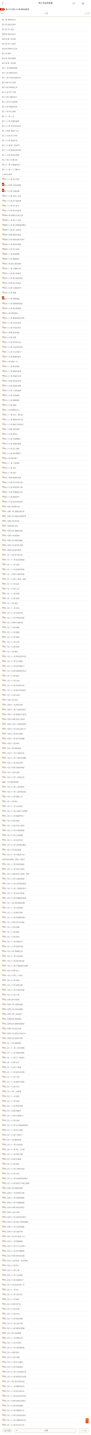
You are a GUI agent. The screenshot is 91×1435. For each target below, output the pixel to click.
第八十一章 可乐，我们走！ (14, 415)
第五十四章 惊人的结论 (12, 283)
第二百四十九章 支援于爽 (13, 1232)
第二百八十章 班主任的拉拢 (14, 1381)
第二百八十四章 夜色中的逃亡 (15, 1401)
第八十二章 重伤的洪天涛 (13, 420)
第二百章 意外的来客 (11, 1000)
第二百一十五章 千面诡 (12, 1067)
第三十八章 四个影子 (11, 206)
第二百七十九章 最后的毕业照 (15, 1377)
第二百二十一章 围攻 (11, 1096)
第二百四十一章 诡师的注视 (14, 1193)
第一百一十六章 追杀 (11, 584)
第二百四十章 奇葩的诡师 (13, 1188)
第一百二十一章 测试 (11, 608)
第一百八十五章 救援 (11, 927)
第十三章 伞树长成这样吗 (11, 78)
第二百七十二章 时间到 (12, 1343)
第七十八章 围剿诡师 (11, 400)
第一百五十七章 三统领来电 (14, 787)
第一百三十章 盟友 (11, 652)
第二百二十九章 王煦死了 (13, 1135)
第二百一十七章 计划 (11, 1077)
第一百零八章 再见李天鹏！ (14, 545)
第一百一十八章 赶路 (11, 594)
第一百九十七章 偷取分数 (13, 985)
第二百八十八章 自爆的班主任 (15, 1420)
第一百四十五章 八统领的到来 (15, 724)
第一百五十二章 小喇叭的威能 (15, 758)
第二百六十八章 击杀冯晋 (13, 1323)
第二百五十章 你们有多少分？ (15, 1236)
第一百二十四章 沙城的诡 (13, 623)
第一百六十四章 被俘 (11, 821)
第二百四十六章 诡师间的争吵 (15, 1217)
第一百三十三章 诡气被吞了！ (15, 666)
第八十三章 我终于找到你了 (14, 424)
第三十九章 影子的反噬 (12, 211)
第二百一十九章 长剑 (11, 1087)
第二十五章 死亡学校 (9, 136)
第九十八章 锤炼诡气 (11, 497)
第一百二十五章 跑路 (11, 627)
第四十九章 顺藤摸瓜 (11, 259)
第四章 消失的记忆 (9, 34)
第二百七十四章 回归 (11, 1352)
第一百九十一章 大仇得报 (13, 956)
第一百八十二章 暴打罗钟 (13, 913)
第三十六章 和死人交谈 (12, 196)
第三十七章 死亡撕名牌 (12, 201)
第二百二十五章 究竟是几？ (14, 1116)
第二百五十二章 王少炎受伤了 (15, 1246)
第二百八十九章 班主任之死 (14, 1425)
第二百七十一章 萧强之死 (13, 1338)
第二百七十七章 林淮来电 (13, 1367)
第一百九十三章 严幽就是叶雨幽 (16, 966)
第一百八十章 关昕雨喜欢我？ (15, 903)
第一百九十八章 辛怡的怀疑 (14, 990)
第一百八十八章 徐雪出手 (13, 942)
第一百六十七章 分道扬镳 (13, 835)
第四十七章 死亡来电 (11, 249)
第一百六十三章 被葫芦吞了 (14, 816)
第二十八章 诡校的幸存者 (11, 150)
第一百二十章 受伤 (11, 603)
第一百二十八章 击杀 (11, 642)
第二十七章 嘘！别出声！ (11, 145)
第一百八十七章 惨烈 (11, 937)
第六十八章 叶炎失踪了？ (13, 352)
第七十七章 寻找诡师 (11, 395)
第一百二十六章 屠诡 (11, 632)
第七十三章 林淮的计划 (12, 376)
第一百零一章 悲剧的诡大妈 (14, 511)
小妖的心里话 (7, 174)
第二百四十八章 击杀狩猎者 (14, 1227)
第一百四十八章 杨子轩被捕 (14, 739)
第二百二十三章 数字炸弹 (13, 1106)
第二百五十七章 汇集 (11, 1270)
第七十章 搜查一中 (11, 362)
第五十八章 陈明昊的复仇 (13, 304)
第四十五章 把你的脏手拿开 (14, 240)
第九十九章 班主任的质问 (13, 502)
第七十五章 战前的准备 (12, 386)
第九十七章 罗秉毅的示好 (13, 492)
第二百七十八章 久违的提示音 (15, 1372)
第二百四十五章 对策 (11, 1212)
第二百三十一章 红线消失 (13, 1145)
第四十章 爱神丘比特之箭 (13, 215)
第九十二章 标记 (10, 468)
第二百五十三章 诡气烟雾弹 (14, 1251)
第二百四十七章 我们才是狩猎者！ (16, 1222)
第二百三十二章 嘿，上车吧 (14, 1149)
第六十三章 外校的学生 (12, 328)
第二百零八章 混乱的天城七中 (15, 1033)
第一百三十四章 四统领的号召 (15, 671)
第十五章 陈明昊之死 (9, 87)
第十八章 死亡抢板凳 (9, 102)
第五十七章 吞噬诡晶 (11, 299)
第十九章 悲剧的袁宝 (9, 107)
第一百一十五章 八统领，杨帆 (15, 579)
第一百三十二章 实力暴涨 (13, 661)
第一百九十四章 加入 (11, 971)
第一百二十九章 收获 (11, 647)
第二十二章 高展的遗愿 (10, 121)
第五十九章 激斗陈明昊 (12, 308)
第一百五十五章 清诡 (11, 772)
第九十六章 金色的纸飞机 (13, 487)
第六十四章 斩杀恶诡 (11, 333)
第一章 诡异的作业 (9, 20)
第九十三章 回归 (10, 473)
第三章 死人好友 (8, 29)
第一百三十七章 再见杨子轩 (14, 685)
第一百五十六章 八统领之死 (14, 777)
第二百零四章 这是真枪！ (13, 1019)
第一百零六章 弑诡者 (11, 536)
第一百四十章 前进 (11, 700)
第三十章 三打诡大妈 (9, 160)
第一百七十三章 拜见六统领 (14, 869)
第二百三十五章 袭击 (11, 1164)
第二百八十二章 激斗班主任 (14, 1391)
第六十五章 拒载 (10, 337)
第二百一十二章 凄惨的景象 (14, 1053)
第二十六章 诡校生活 (9, 140)
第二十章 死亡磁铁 (9, 111)
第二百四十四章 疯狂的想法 (14, 1207)
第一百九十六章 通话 (11, 980)
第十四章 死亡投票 (9, 82)
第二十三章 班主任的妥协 (11, 126)
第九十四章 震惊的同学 (12, 478)
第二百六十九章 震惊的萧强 (14, 1328)
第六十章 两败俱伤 (11, 313)
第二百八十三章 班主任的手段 (15, 1396)
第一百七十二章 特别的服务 (14, 864)
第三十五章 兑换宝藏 (11, 191)
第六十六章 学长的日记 (12, 342)
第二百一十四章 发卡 (11, 1062)
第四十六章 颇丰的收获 (12, 244)
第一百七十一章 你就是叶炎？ (15, 855)
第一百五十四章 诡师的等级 (14, 768)
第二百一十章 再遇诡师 (12, 1043)
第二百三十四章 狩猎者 (12, 1159)
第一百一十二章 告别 (11, 565)
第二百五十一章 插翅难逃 (13, 1241)
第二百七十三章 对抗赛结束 (14, 1348)
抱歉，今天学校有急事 (10, 782)
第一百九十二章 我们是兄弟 (14, 961)
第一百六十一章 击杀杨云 (13, 806)
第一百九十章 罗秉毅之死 (13, 951)
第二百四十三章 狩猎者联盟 (14, 1203)
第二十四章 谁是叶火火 (10, 131)
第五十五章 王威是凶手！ (13, 288)
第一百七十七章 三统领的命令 (15, 888)
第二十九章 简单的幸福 (10, 155)
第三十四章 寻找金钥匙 (12, 185)
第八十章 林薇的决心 (11, 410)
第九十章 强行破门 (11, 458)
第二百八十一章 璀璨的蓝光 (14, 1386)
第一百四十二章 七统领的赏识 (15, 710)
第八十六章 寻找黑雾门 (12, 439)
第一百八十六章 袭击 (11, 932)
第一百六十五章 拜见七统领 (14, 826)
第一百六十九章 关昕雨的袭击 (15, 845)
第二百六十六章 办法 (11, 1314)
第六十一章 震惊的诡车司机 (14, 318)
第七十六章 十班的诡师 (12, 391)
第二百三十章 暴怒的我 (12, 1140)
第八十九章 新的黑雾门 (12, 453)
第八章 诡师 (6, 53)
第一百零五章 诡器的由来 (13, 531)
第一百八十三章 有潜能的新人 (15, 917)
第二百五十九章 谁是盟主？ (14, 1280)
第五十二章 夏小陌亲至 (12, 273)
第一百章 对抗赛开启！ (12, 507)
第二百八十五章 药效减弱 (13, 1406)
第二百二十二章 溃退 (11, 1101)
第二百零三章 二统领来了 (13, 1014)
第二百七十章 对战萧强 (12, 1333)
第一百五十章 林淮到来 (12, 748)
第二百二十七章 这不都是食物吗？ (16, 1125)
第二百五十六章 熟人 (11, 1265)
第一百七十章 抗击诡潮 (12, 850)
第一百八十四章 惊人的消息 (14, 922)
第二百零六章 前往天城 (12, 1029)
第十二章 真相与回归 (9, 73)
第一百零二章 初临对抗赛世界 (15, 516)
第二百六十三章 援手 (11, 1299)
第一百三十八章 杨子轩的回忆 (15, 690)
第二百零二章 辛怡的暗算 (13, 1009)
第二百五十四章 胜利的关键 (14, 1256)
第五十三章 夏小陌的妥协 (13, 278)
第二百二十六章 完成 (11, 1120)
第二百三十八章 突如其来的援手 (16, 1178)
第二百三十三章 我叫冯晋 (13, 1154)
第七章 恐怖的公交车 (9, 49)
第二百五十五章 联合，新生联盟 (16, 1261)
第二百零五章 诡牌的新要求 (14, 1024)
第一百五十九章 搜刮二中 (13, 797)
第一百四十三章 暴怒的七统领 (15, 714)
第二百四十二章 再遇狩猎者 (14, 1198)
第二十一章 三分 (8, 116)
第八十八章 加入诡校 (11, 449)
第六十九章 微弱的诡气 (12, 357)
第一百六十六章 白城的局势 (14, 830)
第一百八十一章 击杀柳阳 (13, 908)
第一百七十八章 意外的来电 (14, 893)
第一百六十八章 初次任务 (13, 840)
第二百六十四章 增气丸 (12, 1304)
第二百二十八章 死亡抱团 (13, 1130)
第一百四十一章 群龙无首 (13, 705)
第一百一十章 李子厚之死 (13, 555)
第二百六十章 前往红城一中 (14, 1285)
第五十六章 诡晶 (10, 293)
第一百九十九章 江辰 (11, 995)
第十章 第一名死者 (9, 63)
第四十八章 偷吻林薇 (11, 254)
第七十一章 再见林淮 (11, 366)
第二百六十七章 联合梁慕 (13, 1319)
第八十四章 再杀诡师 (11, 429)
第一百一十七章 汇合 (11, 589)
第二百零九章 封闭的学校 (13, 1038)
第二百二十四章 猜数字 (12, 1111)
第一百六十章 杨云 (11, 801)
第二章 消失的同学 (9, 24)
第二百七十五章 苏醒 (11, 1357)
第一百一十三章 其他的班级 (14, 569)
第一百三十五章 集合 (11, 676)
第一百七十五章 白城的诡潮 (14, 879)
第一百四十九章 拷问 (11, 743)
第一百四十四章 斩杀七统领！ (15, 719)
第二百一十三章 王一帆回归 (14, 1058)
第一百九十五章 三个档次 (13, 975)
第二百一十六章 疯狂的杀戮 (14, 1072)
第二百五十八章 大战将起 (13, 1275)
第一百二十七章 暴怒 (11, 637)
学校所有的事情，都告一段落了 (13, 859)
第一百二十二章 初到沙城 (13, 613)
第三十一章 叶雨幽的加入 (11, 165)
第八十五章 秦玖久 (11, 434)
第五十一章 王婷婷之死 (12, 269)
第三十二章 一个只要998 (11, 169)
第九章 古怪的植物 (9, 58)
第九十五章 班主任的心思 (13, 482)
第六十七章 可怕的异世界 (13, 347)
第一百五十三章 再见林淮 (13, 763)
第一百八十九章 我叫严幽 (13, 946)
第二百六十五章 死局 (11, 1309)
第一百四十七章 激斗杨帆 (13, 734)
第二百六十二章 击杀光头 (13, 1294)
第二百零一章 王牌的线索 (13, 1004)
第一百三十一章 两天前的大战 (15, 656)
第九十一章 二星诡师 (11, 463)
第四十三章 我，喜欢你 (12, 230)
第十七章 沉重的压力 (9, 97)
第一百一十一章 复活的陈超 (14, 560)
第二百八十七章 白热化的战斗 (15, 1415)
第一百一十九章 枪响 (11, 598)
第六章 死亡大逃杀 (9, 44)
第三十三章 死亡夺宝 (11, 179)
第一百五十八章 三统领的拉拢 (15, 792)
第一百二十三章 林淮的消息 (14, 618)
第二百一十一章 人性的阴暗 (14, 1048)
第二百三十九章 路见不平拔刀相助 (16, 1183)
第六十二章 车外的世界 (12, 323)
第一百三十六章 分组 (11, 681)
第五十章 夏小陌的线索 (12, 264)
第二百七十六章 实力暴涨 (13, 1362)
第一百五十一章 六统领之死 (14, 753)
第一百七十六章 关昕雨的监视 (15, 884)
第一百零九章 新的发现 (12, 550)
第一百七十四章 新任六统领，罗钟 (16, 874)
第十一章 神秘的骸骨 (9, 68)
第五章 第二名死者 (9, 39)
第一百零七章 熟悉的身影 (13, 540)
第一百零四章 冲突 (11, 526)
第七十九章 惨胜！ (11, 405)
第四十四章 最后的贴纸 (12, 235)
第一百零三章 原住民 (11, 521)
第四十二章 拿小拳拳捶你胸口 (15, 225)
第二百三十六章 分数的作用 (14, 1169)
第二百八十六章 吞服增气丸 (14, 1410)
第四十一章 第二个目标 (12, 220)
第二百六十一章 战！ (11, 1290)
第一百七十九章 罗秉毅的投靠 (15, 898)
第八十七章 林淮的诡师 (12, 444)
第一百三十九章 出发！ (12, 695)
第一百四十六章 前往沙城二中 (15, 729)
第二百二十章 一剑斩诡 (12, 1091)
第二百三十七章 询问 (11, 1174)
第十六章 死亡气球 (9, 92)
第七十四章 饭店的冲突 (12, 381)
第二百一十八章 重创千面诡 (14, 1082)
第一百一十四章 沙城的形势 (14, 574)
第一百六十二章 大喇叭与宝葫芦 (16, 811)
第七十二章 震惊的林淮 (12, 371)
